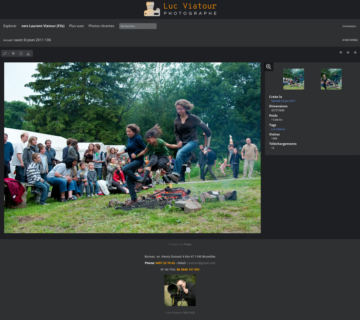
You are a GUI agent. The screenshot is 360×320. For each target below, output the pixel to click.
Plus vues (76, 26)
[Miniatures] (340, 52)
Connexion (349, 26)
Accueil (7, 40)
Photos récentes (101, 26)
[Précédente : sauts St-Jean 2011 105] (348, 52)
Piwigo (187, 244)
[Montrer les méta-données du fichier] (21, 53)
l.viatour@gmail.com (201, 263)
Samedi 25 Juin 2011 (283, 101)
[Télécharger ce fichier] (28, 53)
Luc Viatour (278, 129)
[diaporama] (13, 53)
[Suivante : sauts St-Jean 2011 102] (355, 52)
